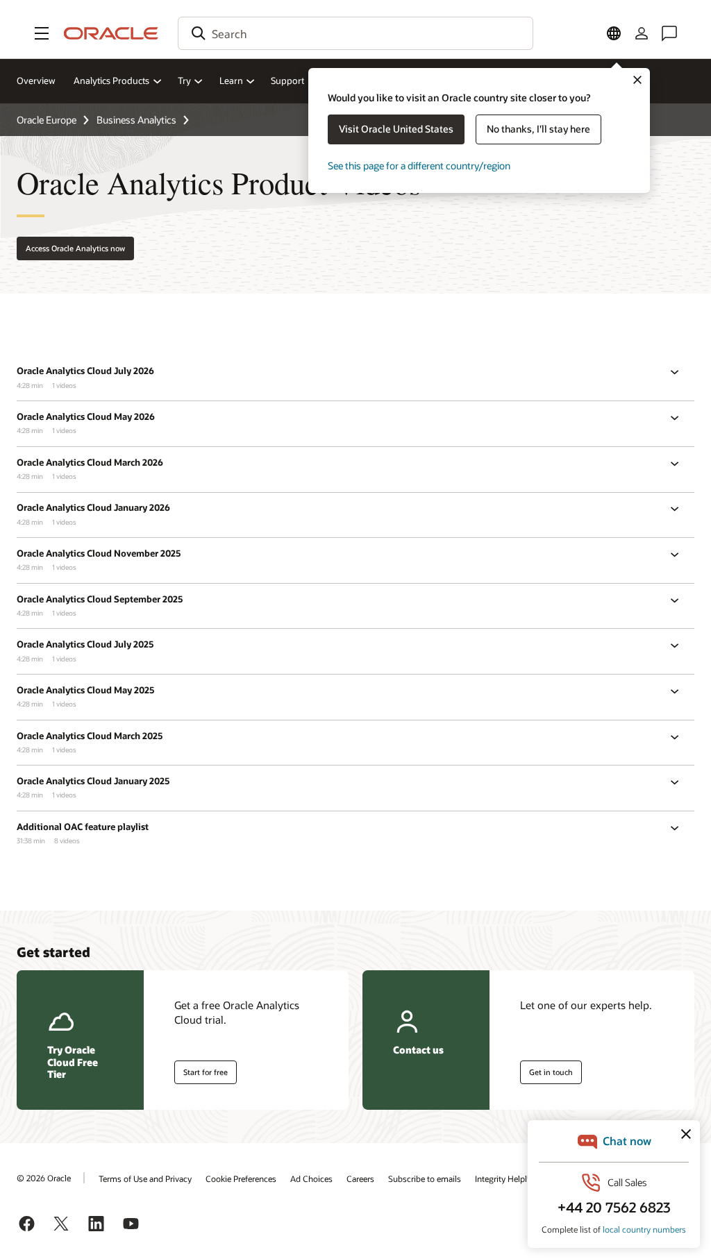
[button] (41, 33)
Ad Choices (311, 1178)
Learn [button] (231, 80)
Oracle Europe (46, 119)
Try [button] (184, 80)
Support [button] (287, 80)
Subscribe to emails (424, 1178)
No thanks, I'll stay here (538, 128)
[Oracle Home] (111, 33)
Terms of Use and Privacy (145, 1178)
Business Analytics (136, 119)
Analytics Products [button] (111, 80)
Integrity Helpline (506, 1178)
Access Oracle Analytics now (75, 248)
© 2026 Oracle (44, 1177)
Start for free (205, 1072)
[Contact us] (669, 33)
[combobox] (355, 33)
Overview (36, 80)
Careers (360, 1178)
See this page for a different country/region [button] (419, 165)
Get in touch (551, 1072)
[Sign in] (641, 33)
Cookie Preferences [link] (241, 1178)
